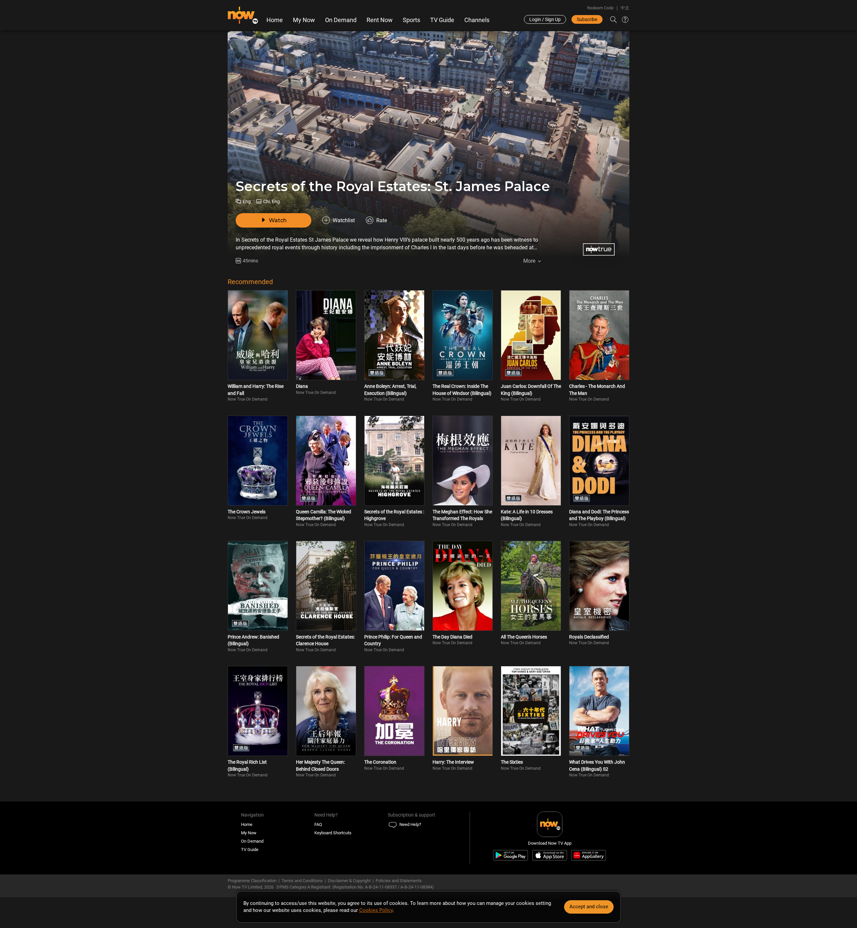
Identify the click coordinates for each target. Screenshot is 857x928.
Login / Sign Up (545, 19)
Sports (411, 20)
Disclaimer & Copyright (349, 880)
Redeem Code (600, 7)
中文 (625, 7)
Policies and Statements (399, 880)
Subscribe (587, 19)
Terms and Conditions (302, 880)
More (529, 261)
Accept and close (588, 907)
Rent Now (380, 20)
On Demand (341, 20)
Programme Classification (252, 880)
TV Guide (442, 20)
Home (274, 20)
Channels (476, 20)
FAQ (318, 824)
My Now (304, 20)
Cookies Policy (376, 910)
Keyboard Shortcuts (333, 832)
